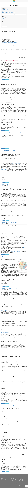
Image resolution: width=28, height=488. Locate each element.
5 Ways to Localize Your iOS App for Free (15, 251)
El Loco (6, 322)
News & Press (20, 481)
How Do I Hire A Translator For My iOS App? (9, 288)
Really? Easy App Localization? (7, 81)
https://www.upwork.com (4, 310)
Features (2, 478)
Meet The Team (21, 480)
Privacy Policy (20, 478)
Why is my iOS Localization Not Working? (9, 256)
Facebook (11, 479)
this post (24, 247)
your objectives (16, 159)
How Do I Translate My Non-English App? (9, 222)
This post (9, 217)
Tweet (14, 478)
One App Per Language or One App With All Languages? (12, 132)
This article (13, 163)
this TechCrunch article (4, 169)
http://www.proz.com (4, 331)
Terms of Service (21, 479)
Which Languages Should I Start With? (8, 150)
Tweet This (7, 79)
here (9, 284)
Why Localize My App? (5, 184)
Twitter (11, 478)
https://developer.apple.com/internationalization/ (7, 357)
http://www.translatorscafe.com (5, 332)
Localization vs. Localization (6, 28)
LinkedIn (11, 480)
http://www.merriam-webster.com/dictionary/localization (9, 42)
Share (14, 479)
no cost (26, 211)
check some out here (4, 197)
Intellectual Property (3, 479)
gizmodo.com (18, 163)
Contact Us (20, 482)
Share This (3, 79)
